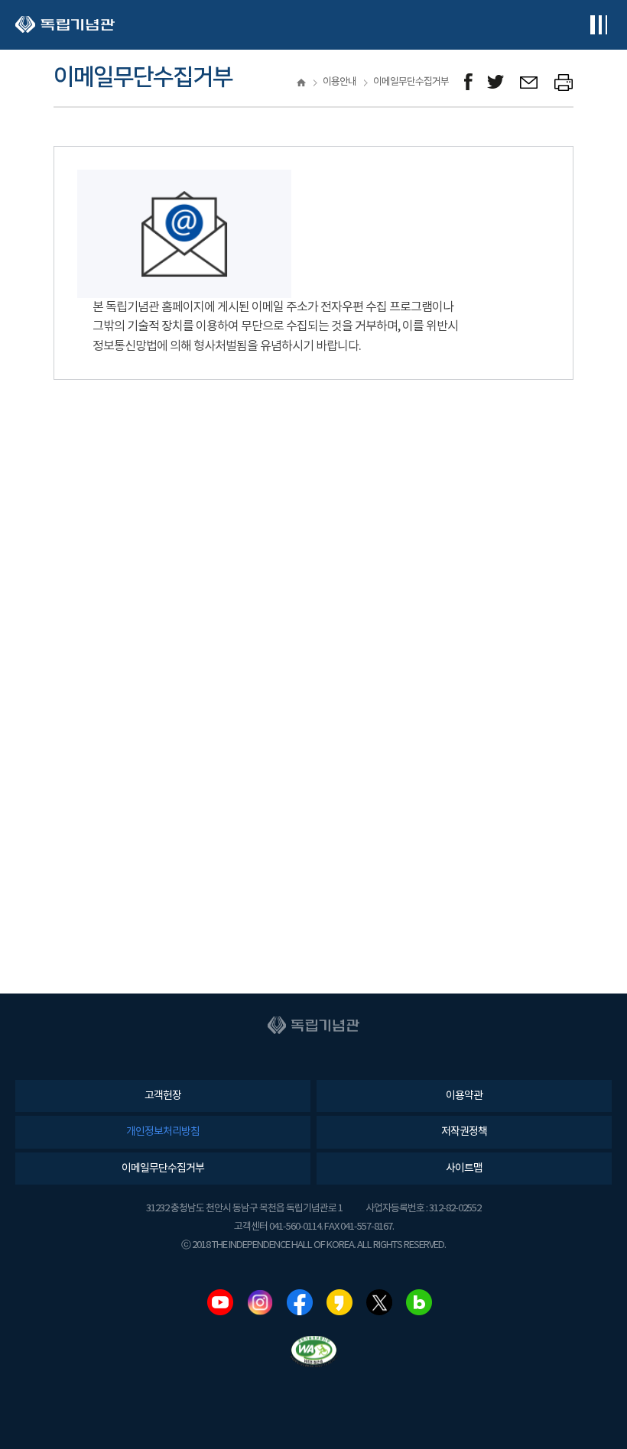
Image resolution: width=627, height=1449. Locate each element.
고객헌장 (163, 1096)
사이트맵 (464, 1168)
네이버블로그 (419, 1302)
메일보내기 (529, 82)
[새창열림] (468, 82)
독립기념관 (65, 25)
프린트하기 (563, 82)
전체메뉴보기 (598, 24)
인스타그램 (260, 1302)
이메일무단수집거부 (163, 1168)
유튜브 (220, 1302)
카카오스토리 (339, 1302)
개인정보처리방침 (163, 1132)
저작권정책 (464, 1132)
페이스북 (300, 1302)
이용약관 (464, 1096)
